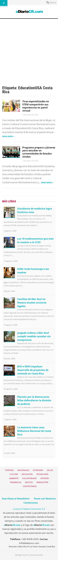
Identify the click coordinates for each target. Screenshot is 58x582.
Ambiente (13, 478)
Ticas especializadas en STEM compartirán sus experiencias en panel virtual (35, 106)
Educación (27, 474)
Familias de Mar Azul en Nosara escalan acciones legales (31, 302)
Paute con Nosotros (45, 498)
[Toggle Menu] (3, 3)
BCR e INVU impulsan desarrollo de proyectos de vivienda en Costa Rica (32, 370)
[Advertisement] (29, 49)
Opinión (44, 478)
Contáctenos (30, 486)
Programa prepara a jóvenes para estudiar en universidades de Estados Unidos (38, 152)
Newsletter (42, 482)
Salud (50, 470)
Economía (38, 470)
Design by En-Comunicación (29, 555)
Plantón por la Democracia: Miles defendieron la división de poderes (34, 400)
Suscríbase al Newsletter (16, 498)
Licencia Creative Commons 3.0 (29, 508)
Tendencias (15, 482)
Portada (9, 470)
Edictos (29, 482)
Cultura (14, 474)
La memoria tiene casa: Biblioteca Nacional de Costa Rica (34, 431)
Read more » (8, 136)
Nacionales (23, 470)
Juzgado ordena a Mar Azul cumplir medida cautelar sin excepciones (34, 336)
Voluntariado (29, 478)
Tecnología (42, 474)
